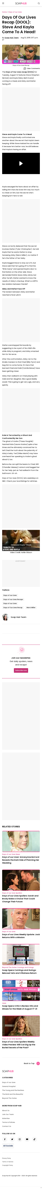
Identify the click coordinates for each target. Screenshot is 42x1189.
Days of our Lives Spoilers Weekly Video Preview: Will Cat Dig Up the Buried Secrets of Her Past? (18, 1044)
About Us (5, 1110)
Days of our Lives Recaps (13, 599)
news (4, 1003)
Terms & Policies (8, 1122)
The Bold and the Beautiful (12, 1094)
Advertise (6, 1118)
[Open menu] (3, 3)
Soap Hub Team (12, 37)
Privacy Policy (6, 1158)
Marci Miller (31, 607)
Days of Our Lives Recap (12, 607)
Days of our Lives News (11, 854)
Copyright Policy (7, 1165)
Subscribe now (21, 670)
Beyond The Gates (9, 1098)
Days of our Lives (10, 595)
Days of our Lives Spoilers (12, 893)
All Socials (8, 1145)
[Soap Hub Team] (6, 617)
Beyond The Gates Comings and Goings (18, 967)
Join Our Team (8, 1114)
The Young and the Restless (13, 1090)
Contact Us (6, 1126)
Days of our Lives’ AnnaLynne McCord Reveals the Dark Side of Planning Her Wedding (20, 860)
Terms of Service (7, 1162)
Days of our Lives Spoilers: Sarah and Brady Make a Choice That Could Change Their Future (20, 898)
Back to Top (29, 1063)
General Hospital (9, 1086)
